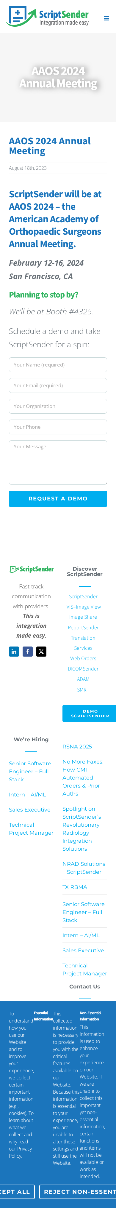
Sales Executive (30, 810)
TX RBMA (74, 887)
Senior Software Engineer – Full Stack (30, 771)
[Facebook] (28, 652)
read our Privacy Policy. (20, 1148)
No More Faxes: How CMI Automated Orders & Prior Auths (83, 778)
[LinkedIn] (14, 652)
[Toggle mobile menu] (107, 18)
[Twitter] (41, 652)
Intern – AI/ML (27, 794)
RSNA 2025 (77, 746)
